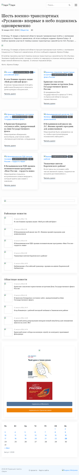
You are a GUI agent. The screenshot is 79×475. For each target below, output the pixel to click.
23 (66, 438)
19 (25, 438)
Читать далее (10, 93)
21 (45, 438)
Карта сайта (44, 470)
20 (36, 438)
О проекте (33, 470)
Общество (24, 30)
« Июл (7, 448)
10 (5, 435)
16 (66, 435)
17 (5, 438)
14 (45, 435)
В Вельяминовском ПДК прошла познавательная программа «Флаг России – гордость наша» (19, 168)
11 (15, 435)
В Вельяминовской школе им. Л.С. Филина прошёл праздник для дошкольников (58, 126)
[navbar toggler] (75, 5)
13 (35, 435)
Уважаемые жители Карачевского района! (55, 164)
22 (56, 438)
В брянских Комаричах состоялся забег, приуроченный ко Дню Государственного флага (19, 127)
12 (25, 435)
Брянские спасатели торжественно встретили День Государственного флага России (58, 85)
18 (15, 438)
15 (55, 435)
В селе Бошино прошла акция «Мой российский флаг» (18, 80)
